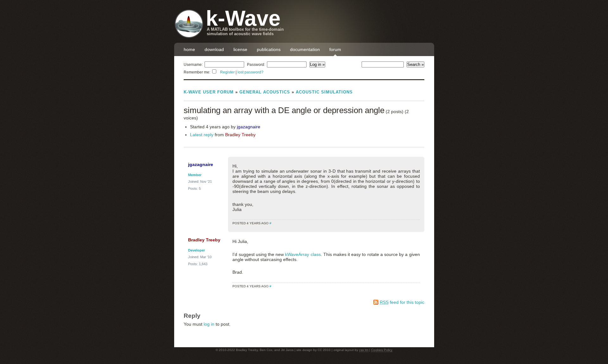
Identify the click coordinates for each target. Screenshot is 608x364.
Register (227, 72)
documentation (305, 49)
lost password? (250, 72)
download (214, 49)
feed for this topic (402, 302)
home (189, 49)
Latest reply (201, 134)
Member (194, 175)
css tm (363, 350)
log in (209, 324)
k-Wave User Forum (209, 92)
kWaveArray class (302, 254)
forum (335, 49)
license (240, 49)
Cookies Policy (381, 350)
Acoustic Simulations (324, 92)
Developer (196, 250)
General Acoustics (264, 92)
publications (269, 49)
